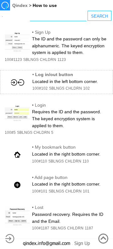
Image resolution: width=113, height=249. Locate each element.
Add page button (51, 177)
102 (86, 88)
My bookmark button (55, 147)
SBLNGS (31, 60)
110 (86, 161)
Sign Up (43, 32)
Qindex (20, 5)
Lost (39, 207)
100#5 (10, 132)
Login (40, 105)
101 (86, 191)
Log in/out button (54, 74)
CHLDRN (48, 60)
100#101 (39, 191)
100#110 (39, 161)
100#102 (40, 88)
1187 (89, 228)
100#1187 (40, 228)
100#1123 (13, 60)
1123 (61, 60)
